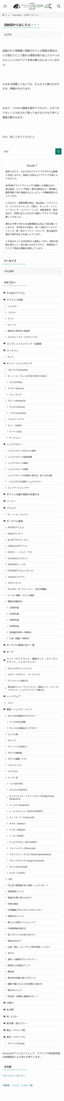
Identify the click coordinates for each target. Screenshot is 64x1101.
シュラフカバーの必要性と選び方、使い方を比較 (30, 475)
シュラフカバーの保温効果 (20, 456)
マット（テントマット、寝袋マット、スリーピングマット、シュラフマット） (32, 660)
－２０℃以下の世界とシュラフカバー (25, 481)
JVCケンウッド (14, 582)
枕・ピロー (12, 1016)
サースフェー (15, 437)
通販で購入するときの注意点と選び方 (25, 983)
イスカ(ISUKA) (16, 783)
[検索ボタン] (59, 6)
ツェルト (12, 312)
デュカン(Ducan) (17, 406)
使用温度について (16, 891)
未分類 (10, 1009)
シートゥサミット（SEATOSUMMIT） (26, 811)
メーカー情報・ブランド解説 (21, 595)
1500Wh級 (14, 613)
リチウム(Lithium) (17, 413)
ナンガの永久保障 (17, 721)
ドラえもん (13, 771)
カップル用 (13, 734)
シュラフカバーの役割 (18, 469)
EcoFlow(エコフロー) (17, 558)
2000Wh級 (14, 619)
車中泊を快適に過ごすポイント (22, 977)
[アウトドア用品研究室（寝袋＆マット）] (32, 6)
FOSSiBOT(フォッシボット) (20, 570)
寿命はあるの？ (15, 940)
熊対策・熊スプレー (17, 1023)
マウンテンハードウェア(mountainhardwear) (30, 854)
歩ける (11, 953)
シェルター (13, 306)
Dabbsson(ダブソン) (17, 545)
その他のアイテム (16, 292)
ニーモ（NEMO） (17, 835)
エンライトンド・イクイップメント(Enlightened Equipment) (31, 797)
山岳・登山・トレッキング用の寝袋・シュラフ (29, 946)
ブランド (11, 508)
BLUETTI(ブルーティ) (18, 539)
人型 (10, 879)
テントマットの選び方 (18, 680)
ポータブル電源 (15, 521)
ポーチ (10, 651)
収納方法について (16, 916)
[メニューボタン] (5, 6)
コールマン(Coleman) (19, 805)
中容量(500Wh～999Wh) (20, 632)
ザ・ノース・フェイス (18, 514)
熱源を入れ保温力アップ (19, 965)
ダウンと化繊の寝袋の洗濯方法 (23, 494)
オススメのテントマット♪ (20, 668)
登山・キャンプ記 (16, 1030)
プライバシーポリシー (14, 1075)
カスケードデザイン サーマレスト (24, 674)
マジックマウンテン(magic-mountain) (26, 860)
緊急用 (11, 971)
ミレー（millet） (15, 425)
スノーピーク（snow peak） (22, 817)
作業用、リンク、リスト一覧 (17, 1085)
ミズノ (11, 702)
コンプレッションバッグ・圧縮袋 (24, 343)
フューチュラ (15, 394)
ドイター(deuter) (16, 388)
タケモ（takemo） (18, 823)
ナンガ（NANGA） (18, 829)
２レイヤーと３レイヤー (19, 487)
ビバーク (12, 324)
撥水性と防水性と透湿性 (19, 330)
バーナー (11, 501)
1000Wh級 (14, 607)
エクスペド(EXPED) (18, 789)
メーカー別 (13, 777)
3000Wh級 (14, 626)
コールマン (12, 350)
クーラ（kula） (16, 431)
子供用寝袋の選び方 (17, 928)
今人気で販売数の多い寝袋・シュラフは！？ (28, 885)
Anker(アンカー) (15, 533)
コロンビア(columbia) (18, 369)
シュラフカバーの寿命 (18, 462)
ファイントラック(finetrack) (22, 848)
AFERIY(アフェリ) (16, 527)
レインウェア (14, 696)
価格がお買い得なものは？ (20, 897)
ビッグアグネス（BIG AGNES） (23, 842)
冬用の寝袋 (13, 903)
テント (11, 318)
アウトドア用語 (15, 299)
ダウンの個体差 (15, 752)
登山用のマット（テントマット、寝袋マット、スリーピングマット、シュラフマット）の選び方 (33, 688)
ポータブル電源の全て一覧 (20, 645)
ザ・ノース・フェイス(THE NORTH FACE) (27, 376)
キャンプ (12, 740)
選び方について (15, 990)
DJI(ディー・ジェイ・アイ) (20, 552)
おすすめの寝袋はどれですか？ (22, 715)
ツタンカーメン (15, 765)
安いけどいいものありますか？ (22, 934)
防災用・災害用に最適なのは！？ (23, 996)
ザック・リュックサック (19, 363)
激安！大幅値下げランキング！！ (23, 959)
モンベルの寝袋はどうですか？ (23, 728)
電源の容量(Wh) (15, 601)
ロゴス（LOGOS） (17, 872)
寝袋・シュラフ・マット (19, 709)
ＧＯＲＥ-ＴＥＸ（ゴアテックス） (23, 337)
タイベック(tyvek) (16, 1043)
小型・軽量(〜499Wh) (19, 638)
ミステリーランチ (16, 419)
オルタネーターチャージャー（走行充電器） (28, 589)
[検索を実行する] (58, 151)
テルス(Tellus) (15, 382)
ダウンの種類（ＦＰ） (18, 758)
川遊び (10, 1002)
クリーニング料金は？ (18, 746)
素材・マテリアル (16, 1036)
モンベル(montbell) (18, 866)
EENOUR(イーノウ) (16, 564)
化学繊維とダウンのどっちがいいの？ (25, 909)
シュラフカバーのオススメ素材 (22, 450)
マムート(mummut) (17, 400)
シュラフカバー (15, 444)
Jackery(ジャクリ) (16, 576)
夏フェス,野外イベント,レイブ (21, 922)
